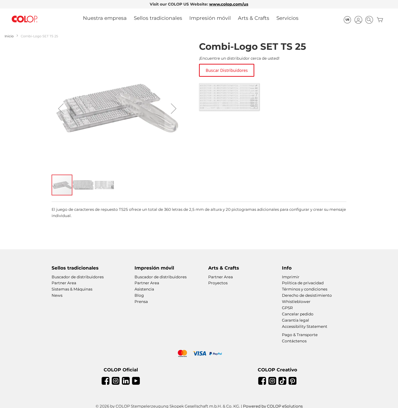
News (57, 295)
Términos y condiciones (304, 289)
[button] (61, 108)
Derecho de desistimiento (307, 295)
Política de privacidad (303, 283)
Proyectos (218, 283)
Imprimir (290, 277)
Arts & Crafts (253, 18)
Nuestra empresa (105, 18)
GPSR (287, 307)
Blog (139, 295)
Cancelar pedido (297, 314)
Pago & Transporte (300, 334)
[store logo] (25, 19)
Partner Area (64, 283)
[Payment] (199, 354)
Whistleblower (296, 301)
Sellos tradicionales (158, 18)
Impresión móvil (210, 18)
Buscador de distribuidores (78, 277)
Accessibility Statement (304, 326)
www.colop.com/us (228, 4)
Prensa (141, 301)
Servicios (287, 18)
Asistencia (144, 289)
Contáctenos (294, 341)
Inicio (9, 36)
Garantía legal (295, 320)
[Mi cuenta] (358, 20)
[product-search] (369, 19)
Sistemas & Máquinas (72, 289)
